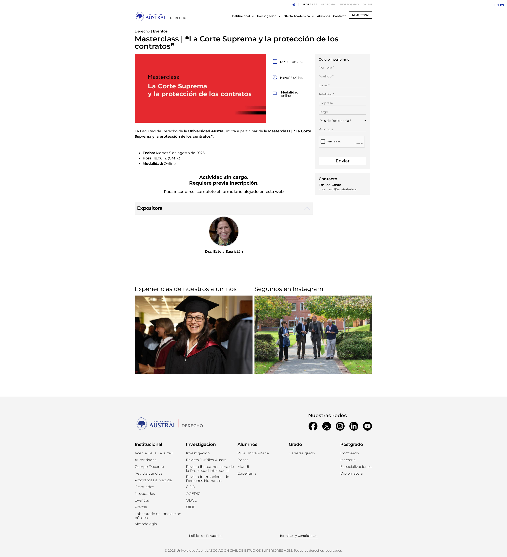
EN (496, 5)
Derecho (142, 31)
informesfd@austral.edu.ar (338, 189)
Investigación (201, 444)
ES (502, 5)
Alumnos (247, 444)
